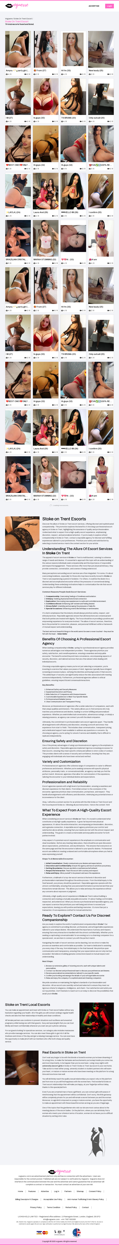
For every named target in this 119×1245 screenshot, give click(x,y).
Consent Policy (95, 1191)
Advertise (45, 1191)
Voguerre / (9, 19)
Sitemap (80, 1191)
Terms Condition (53, 1207)
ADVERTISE (94, 6)
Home (20, 1191)
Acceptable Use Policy (52, 1199)
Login (109, 6)
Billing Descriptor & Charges (26, 1199)
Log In (56, 1191)
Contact (85, 1207)
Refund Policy (71, 1207)
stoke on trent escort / (23, 19)
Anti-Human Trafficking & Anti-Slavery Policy (85, 1199)
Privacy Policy (36, 1207)
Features (32, 1191)
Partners (67, 1191)
